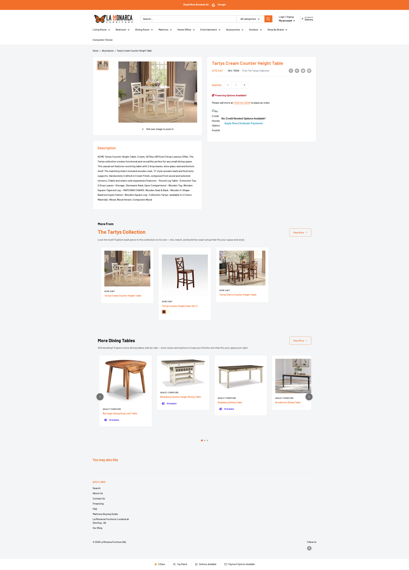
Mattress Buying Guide (105, 513)
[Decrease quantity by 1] (227, 85)
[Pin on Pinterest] (297, 70)
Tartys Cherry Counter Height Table (237, 294)
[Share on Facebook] (291, 70)
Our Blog (97, 527)
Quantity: (217, 84)
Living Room (100, 29)
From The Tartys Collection (255, 70)
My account (286, 20)
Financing (98, 503)
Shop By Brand (275, 29)
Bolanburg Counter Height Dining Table (180, 396)
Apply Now (231, 123)
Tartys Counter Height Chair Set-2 (179, 305)
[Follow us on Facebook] (309, 548)
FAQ (95, 508)
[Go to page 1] (202, 440)
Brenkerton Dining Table (288, 402)
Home (96, 50)
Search (96, 488)
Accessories (233, 29)
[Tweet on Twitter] (303, 70)
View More (298, 232)
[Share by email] (309, 70)
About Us (98, 493)
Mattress (163, 29)
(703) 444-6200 (241, 102)
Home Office (184, 29)
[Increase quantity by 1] (244, 85)
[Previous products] (100, 396)
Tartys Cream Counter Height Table (122, 295)
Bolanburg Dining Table (230, 402)
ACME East (217, 70)
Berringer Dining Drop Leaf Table (120, 413)
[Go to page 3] (207, 440)
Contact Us (99, 498)
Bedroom (121, 29)
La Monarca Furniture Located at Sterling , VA (111, 520)
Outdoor (253, 29)
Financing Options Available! (230, 95)
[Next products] (309, 396)
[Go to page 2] (204, 440)
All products (108, 50)
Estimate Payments (251, 123)
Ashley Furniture (112, 409)
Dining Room (142, 29)
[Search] (268, 18)
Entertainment (208, 29)
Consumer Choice (103, 39)
